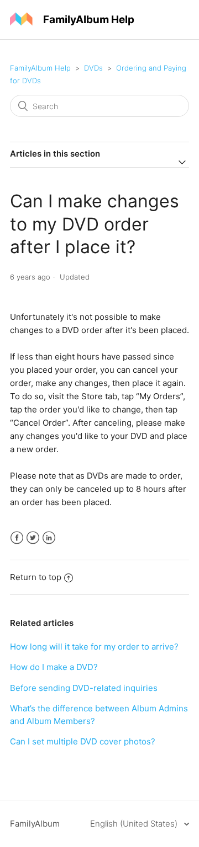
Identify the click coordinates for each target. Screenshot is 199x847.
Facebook (17, 538)
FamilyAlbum (35, 823)
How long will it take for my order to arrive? (94, 646)
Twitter (33, 538)
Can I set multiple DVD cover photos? (82, 741)
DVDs (93, 67)
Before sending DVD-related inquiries (84, 688)
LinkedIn (49, 538)
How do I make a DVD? (54, 667)
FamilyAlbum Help (40, 67)
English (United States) (135, 823)
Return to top (35, 577)
